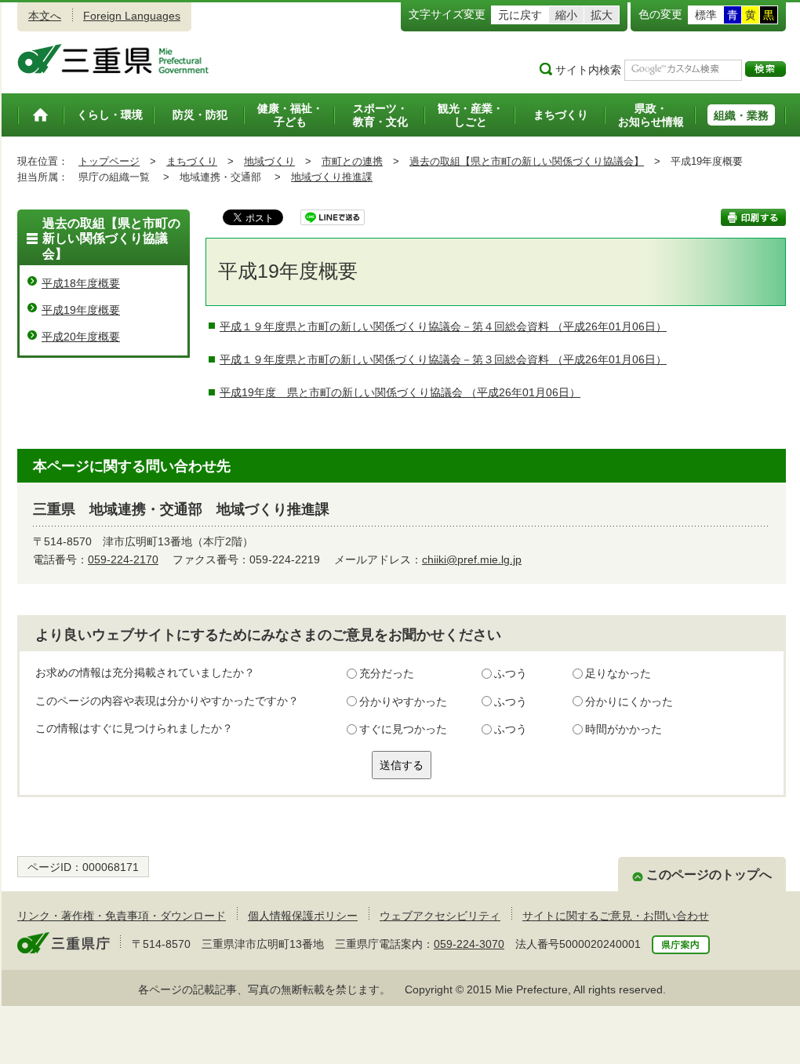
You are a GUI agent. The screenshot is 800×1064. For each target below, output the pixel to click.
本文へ (44, 15)
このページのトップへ (709, 874)
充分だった (386, 673)
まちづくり (191, 161)
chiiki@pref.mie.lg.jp (472, 559)
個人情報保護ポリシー (303, 915)
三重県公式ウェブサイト (113, 59)
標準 (706, 15)
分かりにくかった (629, 701)
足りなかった (618, 673)
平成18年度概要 (81, 283)
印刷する (753, 217)
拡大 (602, 15)
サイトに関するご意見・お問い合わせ (615, 915)
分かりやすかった (403, 701)
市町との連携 (352, 161)
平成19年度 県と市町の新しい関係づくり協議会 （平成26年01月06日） (400, 392)
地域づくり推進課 (332, 177)
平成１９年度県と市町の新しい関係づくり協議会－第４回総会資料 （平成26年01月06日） (443, 326)
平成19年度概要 (81, 310)
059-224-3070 (469, 944)
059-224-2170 (123, 559)
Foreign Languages (131, 15)
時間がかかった (623, 729)
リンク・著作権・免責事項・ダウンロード (121, 915)
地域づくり (269, 161)
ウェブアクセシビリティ (440, 915)
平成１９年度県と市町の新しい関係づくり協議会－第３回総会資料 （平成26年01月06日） (443, 359)
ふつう (510, 673)
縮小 (566, 15)
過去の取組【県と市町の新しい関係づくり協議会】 (526, 161)
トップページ (109, 161)
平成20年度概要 (81, 336)
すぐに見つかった (403, 729)
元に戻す (520, 15)
